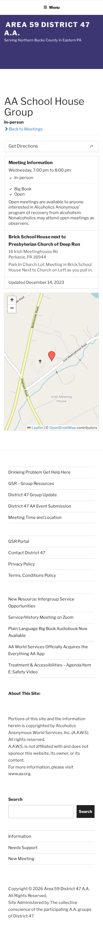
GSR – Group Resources (31, 483)
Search (15, 799)
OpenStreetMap (62, 428)
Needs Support (23, 847)
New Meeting (21, 858)
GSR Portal (18, 541)
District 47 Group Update (32, 494)
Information (19, 836)
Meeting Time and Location (35, 517)
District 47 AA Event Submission (39, 506)
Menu (54, 7)
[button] (49, 352)
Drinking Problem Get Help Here (39, 472)
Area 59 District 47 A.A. (47, 29)
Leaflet (37, 428)
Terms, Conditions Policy (32, 575)
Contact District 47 (26, 552)
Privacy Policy (21, 564)
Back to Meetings (25, 129)
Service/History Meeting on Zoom (41, 617)
